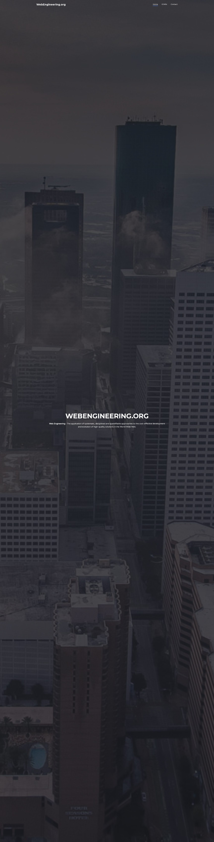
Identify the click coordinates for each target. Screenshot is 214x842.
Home (155, 4)
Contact (174, 4)
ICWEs (164, 4)
